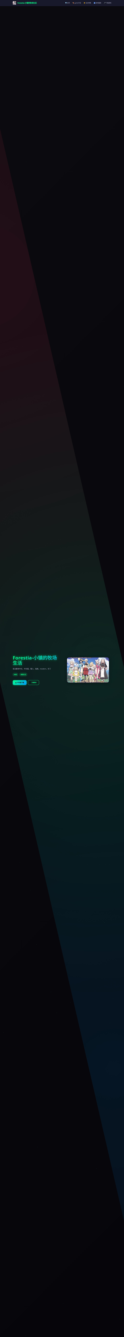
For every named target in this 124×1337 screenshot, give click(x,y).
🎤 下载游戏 (107, 3)
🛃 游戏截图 (97, 3)
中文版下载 (20, 682)
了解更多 (34, 682)
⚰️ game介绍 (77, 3)
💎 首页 (67, 3)
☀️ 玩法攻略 (87, 3)
